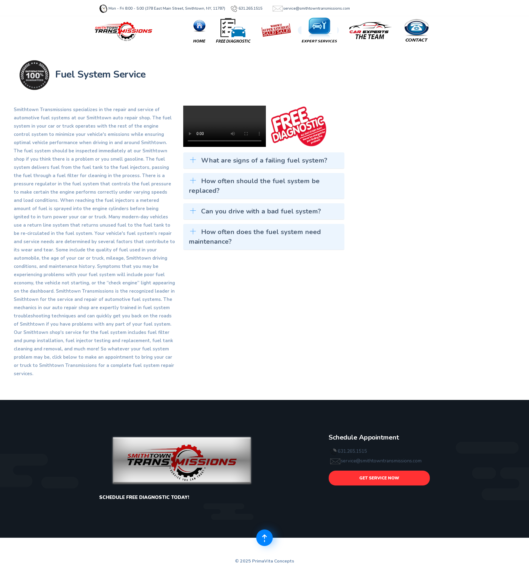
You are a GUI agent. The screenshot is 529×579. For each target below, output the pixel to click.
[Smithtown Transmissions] (124, 30)
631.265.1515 (249, 8)
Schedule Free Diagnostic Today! (144, 497)
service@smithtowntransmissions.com (316, 8)
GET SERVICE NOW (379, 478)
